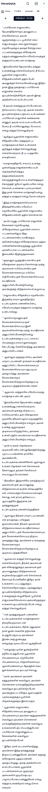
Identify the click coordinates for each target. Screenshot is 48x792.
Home (7, 11)
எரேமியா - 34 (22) (24, 18)
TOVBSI (17, 11)
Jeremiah (29, 11)
